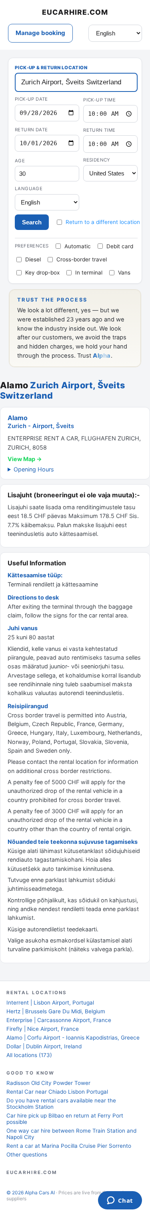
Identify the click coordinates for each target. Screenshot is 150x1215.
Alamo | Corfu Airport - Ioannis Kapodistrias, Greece (73, 1037)
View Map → (25, 459)
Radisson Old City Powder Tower (48, 1083)
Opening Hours (34, 469)
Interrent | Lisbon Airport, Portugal (50, 1002)
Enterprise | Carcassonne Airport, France (58, 1020)
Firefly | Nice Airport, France (42, 1029)
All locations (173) (29, 1055)
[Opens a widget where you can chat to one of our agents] (120, 1201)
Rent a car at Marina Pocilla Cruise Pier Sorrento (68, 1146)
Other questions (26, 1154)
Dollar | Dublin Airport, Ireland (44, 1046)
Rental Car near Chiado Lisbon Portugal (57, 1091)
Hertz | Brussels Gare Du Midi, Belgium (55, 1011)
